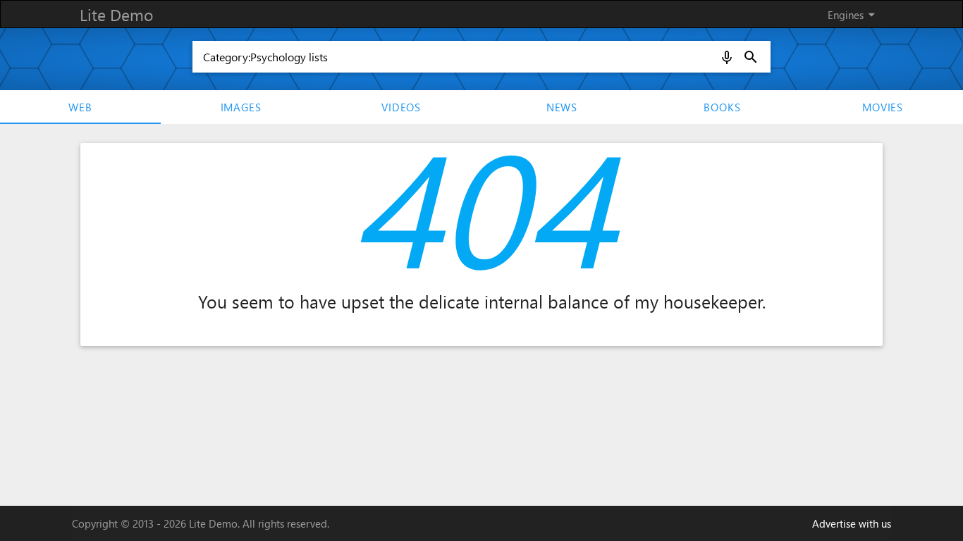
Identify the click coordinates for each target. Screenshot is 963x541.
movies (882, 107)
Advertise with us (851, 523)
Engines (854, 14)
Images (241, 107)
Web (80, 107)
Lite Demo (116, 14)
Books (722, 107)
